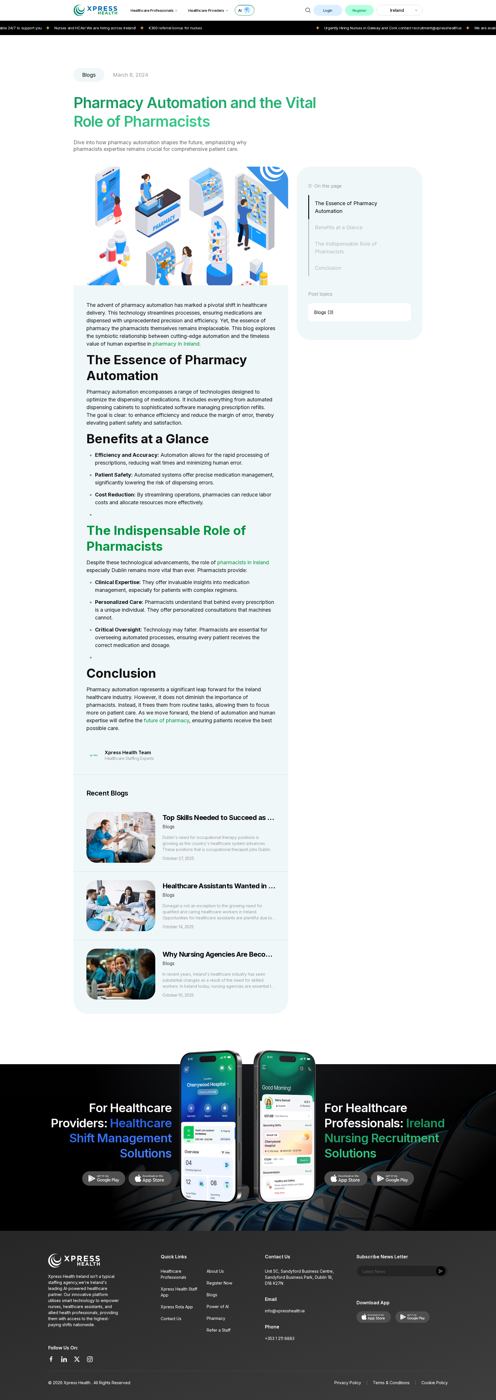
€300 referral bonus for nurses (141, 28)
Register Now (219, 1282)
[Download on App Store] (103, 1178)
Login (327, 10)
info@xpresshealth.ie (285, 1310)
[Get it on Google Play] (150, 1178)
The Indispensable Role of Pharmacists (346, 248)
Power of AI (218, 1306)
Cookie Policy (434, 1382)
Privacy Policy (347, 1382)
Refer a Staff (218, 1330)
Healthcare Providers (206, 10)
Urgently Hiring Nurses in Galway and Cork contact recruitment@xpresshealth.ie (358, 28)
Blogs (212, 1294)
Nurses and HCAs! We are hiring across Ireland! (61, 28)
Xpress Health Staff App (179, 1292)
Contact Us (171, 1318)
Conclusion (328, 268)
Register (359, 10)
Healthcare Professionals (152, 10)
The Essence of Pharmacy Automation (346, 207)
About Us (215, 1271)
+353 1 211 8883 (279, 1338)
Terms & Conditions (391, 1382)
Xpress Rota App (177, 1306)
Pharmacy (216, 1318)
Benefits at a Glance (339, 227)
